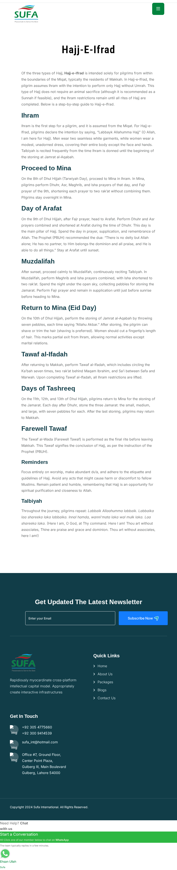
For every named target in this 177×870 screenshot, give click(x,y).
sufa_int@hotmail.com (40, 742)
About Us (105, 674)
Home (102, 666)
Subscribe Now (141, 618)
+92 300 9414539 (37, 733)
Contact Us (106, 698)
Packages (105, 682)
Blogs (102, 690)
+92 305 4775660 (37, 727)
